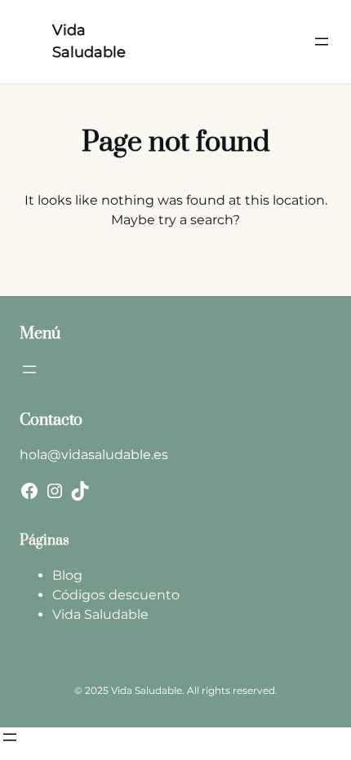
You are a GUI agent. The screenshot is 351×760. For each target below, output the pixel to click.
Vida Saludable (100, 614)
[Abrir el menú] (321, 41)
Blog (67, 575)
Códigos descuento (116, 595)
